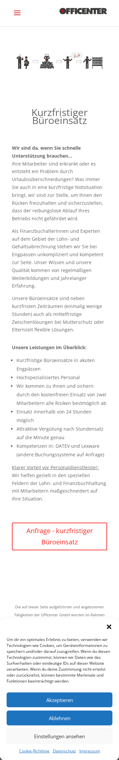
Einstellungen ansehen (59, 736)
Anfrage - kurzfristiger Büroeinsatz (59, 536)
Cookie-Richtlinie (34, 751)
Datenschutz (64, 751)
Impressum (89, 751)
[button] (109, 626)
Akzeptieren (59, 700)
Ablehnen (59, 718)
